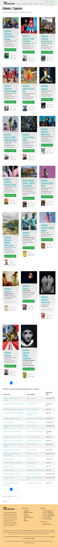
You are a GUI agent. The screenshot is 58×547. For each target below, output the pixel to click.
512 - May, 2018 (12, 201)
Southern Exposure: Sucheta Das (45, 299)
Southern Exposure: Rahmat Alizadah (10, 88)
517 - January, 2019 (50, 105)
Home (4, 496)
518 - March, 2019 (31, 108)
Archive (19, 4)
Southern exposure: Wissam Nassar (46, 39)
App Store (48, 517)
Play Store (49, 518)
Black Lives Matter (32, 444)
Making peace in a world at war (35, 431)
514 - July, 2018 (49, 151)
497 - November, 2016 (12, 372)
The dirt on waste (31, 426)
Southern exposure (44, 87)
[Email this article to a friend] (10, 58)
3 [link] (11, 383)
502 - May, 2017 (30, 307)
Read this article (9, 302)
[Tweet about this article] (12, 58)
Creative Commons (30, 538)
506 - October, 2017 (31, 253)
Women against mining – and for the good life (29, 183)
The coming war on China (33, 473)
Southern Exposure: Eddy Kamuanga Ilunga (10, 137)
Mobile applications (29, 517)
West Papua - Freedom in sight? (35, 470)
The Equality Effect (32, 462)
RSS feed (26, 520)
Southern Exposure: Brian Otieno (28, 137)
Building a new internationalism (35, 418)
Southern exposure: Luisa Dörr (28, 89)
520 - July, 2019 (49, 58)
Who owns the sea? (32, 403)
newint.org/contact (47, 524)
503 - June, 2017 (12, 308)
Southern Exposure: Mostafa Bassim (10, 182)
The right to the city (32, 409)
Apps (35, 4)
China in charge (31, 398)
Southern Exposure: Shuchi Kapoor (47, 228)
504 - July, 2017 (49, 245)
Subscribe (24, 4)
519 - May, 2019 (12, 107)
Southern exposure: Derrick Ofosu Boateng (9, 35)
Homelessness (30, 466)
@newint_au (49, 510)
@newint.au (50, 512)
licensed (53, 536)
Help (25, 518)
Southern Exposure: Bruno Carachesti (29, 38)
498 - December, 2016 (49, 316)
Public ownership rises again (34, 440)
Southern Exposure (26, 234)
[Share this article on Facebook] (15, 58)
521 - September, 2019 (31, 58)
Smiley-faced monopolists (34, 483)
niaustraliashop (51, 515)
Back (5, 501)
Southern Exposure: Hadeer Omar (45, 131)
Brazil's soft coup (31, 459)
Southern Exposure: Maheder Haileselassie (9, 241)
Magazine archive (28, 512)
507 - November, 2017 (12, 262)
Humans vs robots (31, 453)
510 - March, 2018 (31, 204)
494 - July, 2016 (30, 374)
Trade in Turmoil (31, 422)
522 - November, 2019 (12, 56)
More (41, 4)
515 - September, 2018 (31, 157)
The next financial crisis (33, 437)
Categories (9, 496)
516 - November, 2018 (12, 157)
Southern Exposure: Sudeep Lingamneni (27, 354)
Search (30, 4)
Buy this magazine (10, 49)
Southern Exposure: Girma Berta (47, 183)
